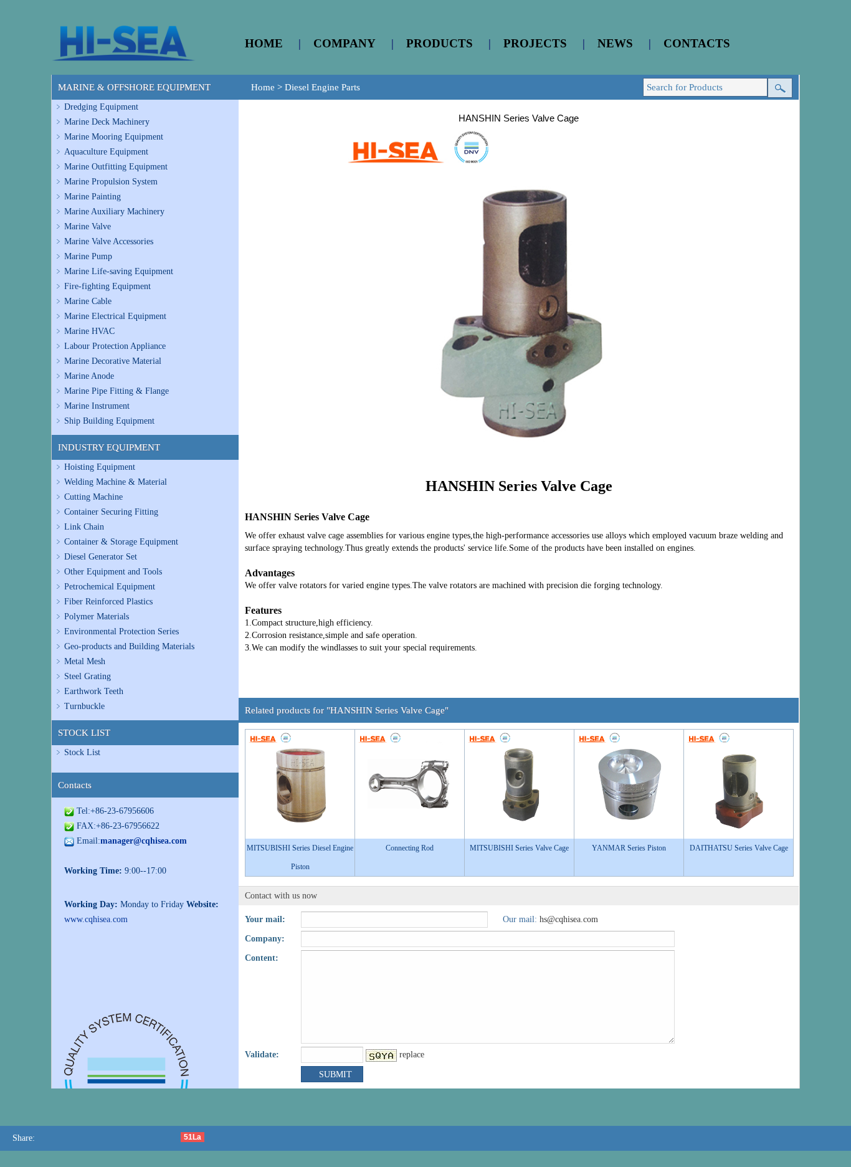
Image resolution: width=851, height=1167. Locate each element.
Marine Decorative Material (112, 361)
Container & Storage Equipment (121, 541)
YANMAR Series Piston (629, 848)
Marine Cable (88, 301)
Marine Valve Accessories (108, 241)
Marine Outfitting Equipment (116, 166)
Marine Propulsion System (111, 181)
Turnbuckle (84, 706)
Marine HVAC (89, 331)
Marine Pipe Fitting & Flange (116, 391)
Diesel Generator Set (100, 556)
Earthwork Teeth (93, 691)
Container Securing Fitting (111, 512)
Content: (261, 958)
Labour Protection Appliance (115, 346)
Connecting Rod (410, 848)
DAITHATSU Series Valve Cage (739, 848)
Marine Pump (88, 256)
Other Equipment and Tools (113, 571)
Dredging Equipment (101, 107)
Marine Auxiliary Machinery (114, 211)
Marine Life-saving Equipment (118, 271)
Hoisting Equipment (99, 467)
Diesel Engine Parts (322, 87)
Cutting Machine (93, 497)
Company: (265, 938)
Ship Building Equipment (109, 421)
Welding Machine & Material (115, 482)
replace (411, 1054)
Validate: (262, 1054)
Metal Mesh (84, 661)
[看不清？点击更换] (381, 1055)
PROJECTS (535, 43)
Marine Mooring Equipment (113, 136)
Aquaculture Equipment (106, 151)
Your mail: (265, 919)
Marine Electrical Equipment (115, 316)
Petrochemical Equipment (109, 586)
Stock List (82, 752)
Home (263, 87)
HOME (264, 43)
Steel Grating (87, 676)
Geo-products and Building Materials (129, 646)
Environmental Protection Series (121, 631)
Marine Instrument (97, 406)
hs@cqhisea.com (569, 919)
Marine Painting (92, 196)
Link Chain (84, 526)
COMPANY (344, 43)
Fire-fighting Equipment (107, 286)
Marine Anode (89, 376)
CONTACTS (696, 43)
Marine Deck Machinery (107, 121)
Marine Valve (87, 226)
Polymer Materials (96, 616)
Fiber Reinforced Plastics (108, 601)
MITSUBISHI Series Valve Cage (519, 848)
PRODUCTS (439, 43)
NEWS (615, 43)
